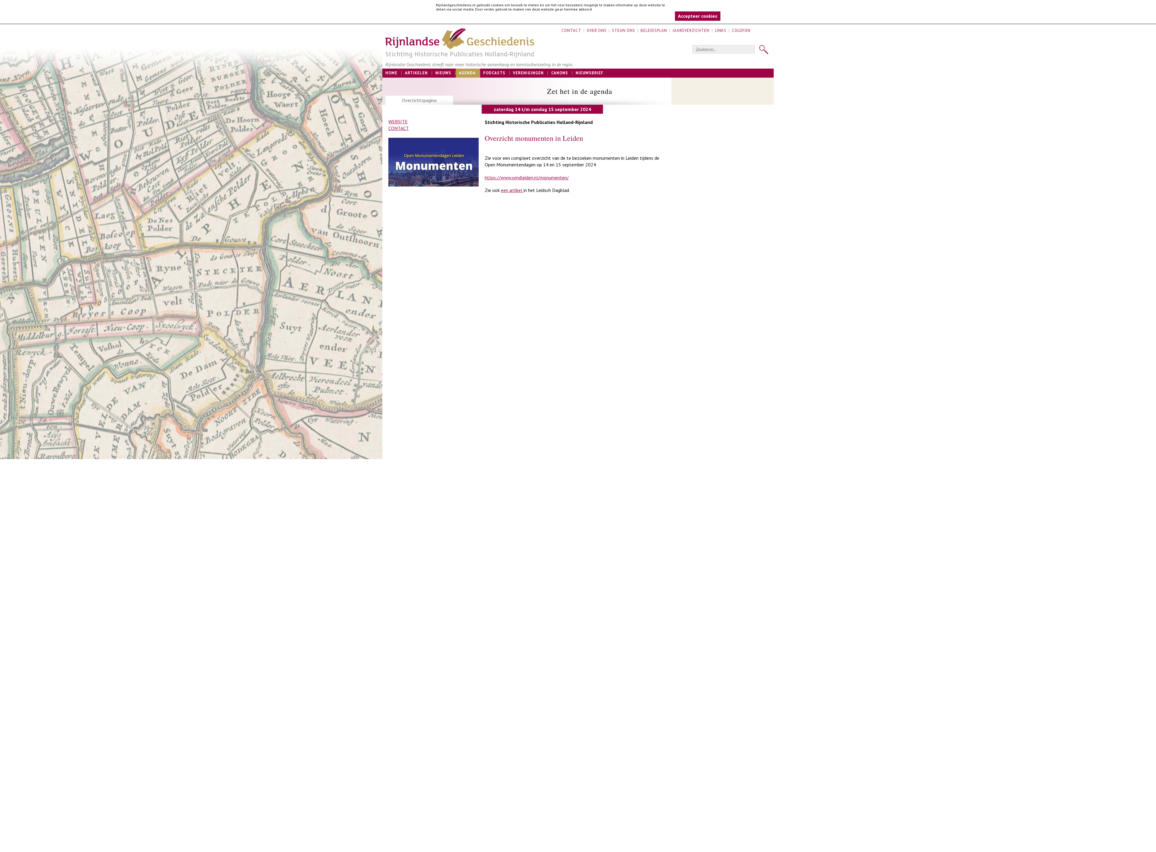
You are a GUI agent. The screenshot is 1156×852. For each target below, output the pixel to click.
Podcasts (494, 73)
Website (398, 122)
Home (391, 73)
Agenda (467, 73)
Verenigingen (528, 73)
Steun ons (623, 30)
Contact (571, 30)
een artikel (512, 190)
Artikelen (416, 73)
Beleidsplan (654, 30)
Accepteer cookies (697, 16)
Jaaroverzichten (691, 30)
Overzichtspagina (419, 100)
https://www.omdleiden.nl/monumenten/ (527, 177)
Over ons (597, 30)
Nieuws (443, 73)
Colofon (741, 30)
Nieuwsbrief (589, 73)
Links (720, 30)
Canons (559, 73)
